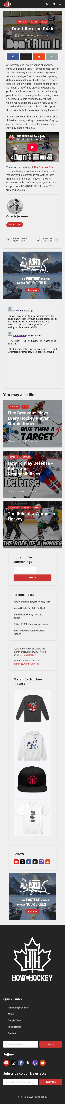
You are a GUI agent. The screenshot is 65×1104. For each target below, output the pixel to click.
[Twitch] (41, 861)
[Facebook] (28, 861)
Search (32, 578)
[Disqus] (32, 344)
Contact (12, 1033)
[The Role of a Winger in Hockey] (32, 524)
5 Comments (30, 491)
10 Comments (31, 441)
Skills (44, 22)
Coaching (22, 22)
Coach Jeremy (26, 35)
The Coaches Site (43, 167)
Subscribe (51, 1082)
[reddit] (47, 861)
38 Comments (31, 542)
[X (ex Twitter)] (35, 861)
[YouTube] (16, 861)
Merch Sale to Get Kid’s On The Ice (30, 608)
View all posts (15, 225)
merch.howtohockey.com (26, 664)
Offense (26, 507)
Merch (11, 1014)
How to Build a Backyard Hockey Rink (32, 601)
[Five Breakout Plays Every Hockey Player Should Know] (32, 423)
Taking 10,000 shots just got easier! (31, 624)
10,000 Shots (14, 1027)
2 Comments (33, 39)
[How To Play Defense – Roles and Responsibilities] (32, 473)
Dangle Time (14, 1020)
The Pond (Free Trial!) (18, 1007)
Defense (34, 22)
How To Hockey (40, 1097)
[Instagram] (22, 861)
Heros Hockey (29, 655)
